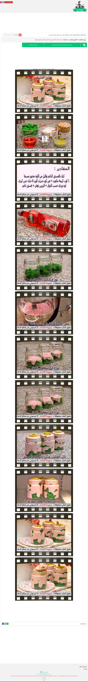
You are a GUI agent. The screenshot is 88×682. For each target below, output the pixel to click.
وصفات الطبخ (83, 34)
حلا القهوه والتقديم (73, 39)
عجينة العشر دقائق (83, 666)
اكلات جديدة (62, 34)
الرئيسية (85, 669)
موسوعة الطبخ (82, 39)
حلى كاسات (65, 39)
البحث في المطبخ (69, 34)
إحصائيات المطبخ (76, 34)
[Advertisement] (44, 23)
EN (1, 2)
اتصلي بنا (50, 34)
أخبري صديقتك (56, 34)
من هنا (11, 675)
